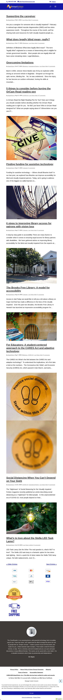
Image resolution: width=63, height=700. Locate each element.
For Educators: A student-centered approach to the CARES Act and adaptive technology (30, 348)
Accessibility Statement (36, 672)
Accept (31, 693)
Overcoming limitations (20, 62)
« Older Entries (11, 564)
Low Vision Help (26, 20)
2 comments (41, 43)
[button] (60, 681)
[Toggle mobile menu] (50, 6)
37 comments (41, 95)
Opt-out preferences (27, 697)
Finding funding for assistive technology (29, 164)
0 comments (35, 20)
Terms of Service (22, 672)
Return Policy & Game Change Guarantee (31, 669)
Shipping (48, 669)
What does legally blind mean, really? (28, 39)
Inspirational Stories (34, 66)
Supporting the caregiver (20, 16)
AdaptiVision (11, 20)
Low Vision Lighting (28, 545)
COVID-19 (25, 95)
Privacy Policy (36, 697)
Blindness (25, 43)
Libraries (25, 168)
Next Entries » (51, 564)
